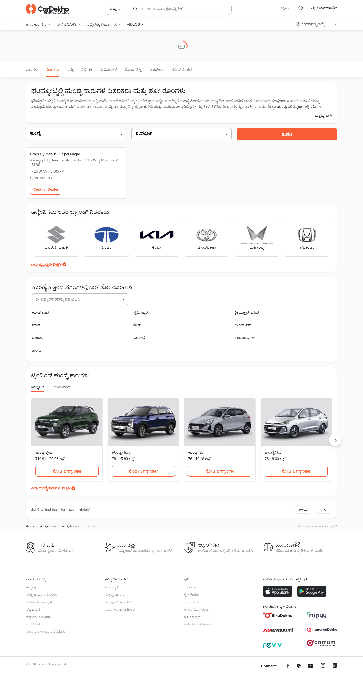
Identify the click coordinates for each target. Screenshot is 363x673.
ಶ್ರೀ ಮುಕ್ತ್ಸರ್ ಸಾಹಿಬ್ (247, 312)
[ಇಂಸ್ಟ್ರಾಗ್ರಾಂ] (323, 666)
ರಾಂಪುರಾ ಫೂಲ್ (245, 338)
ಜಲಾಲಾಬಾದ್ (243, 325)
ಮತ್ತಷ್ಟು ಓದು (323, 115)
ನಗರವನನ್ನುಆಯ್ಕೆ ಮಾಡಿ (316, 24)
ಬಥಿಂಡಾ (37, 338)
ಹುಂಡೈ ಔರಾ (273, 452)
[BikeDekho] (278, 615)
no (324, 509)
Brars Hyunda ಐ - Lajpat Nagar (55, 154)
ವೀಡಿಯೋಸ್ (108, 69)
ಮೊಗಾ (137, 325)
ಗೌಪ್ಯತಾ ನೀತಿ (33, 609)
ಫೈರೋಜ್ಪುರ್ (140, 312)
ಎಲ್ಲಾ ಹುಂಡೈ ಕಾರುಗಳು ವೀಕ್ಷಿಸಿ (50, 488)
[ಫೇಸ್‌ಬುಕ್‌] (288, 666)
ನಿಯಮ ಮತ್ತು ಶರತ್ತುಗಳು (40, 602)
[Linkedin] (335, 666)
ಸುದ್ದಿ (70, 69)
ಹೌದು (303, 509)
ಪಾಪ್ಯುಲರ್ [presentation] (37, 387)
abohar (37, 350)
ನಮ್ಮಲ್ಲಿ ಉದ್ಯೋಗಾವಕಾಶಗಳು (42, 595)
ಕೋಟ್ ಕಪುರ (40, 312)
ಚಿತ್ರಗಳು (86, 69)
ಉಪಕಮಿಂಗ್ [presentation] (61, 387)
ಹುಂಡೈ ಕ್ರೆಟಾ (44, 452)
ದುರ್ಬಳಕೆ (139, 338)
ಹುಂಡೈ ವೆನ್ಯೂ (121, 452)
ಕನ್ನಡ (284, 8)
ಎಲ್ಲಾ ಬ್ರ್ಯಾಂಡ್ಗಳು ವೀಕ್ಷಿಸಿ (46, 264)
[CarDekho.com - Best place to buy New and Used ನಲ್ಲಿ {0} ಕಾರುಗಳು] (47, 9)
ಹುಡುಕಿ (287, 134)
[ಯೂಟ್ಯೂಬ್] (310, 666)
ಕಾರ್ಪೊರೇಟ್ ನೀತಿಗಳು (38, 617)
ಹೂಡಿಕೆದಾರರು (34, 624)
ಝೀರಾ (36, 325)
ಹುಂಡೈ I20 (195, 452)
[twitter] (299, 666)
